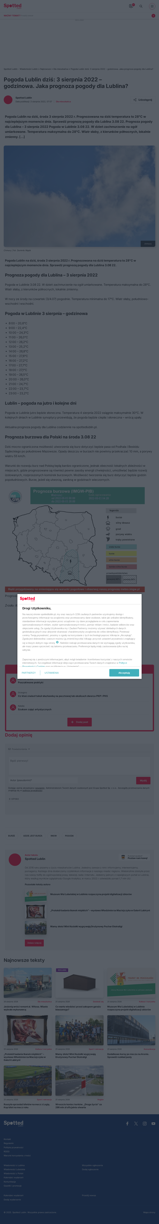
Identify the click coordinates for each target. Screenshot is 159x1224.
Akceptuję (124, 672)
